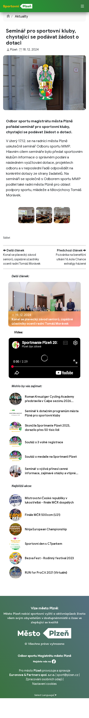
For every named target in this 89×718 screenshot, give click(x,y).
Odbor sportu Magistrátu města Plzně (44, 656)
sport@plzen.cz (67, 675)
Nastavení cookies (44, 684)
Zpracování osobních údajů (44, 679)
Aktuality (21, 16)
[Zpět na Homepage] (8, 16)
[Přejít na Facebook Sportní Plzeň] (44, 660)
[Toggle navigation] (82, 6)
